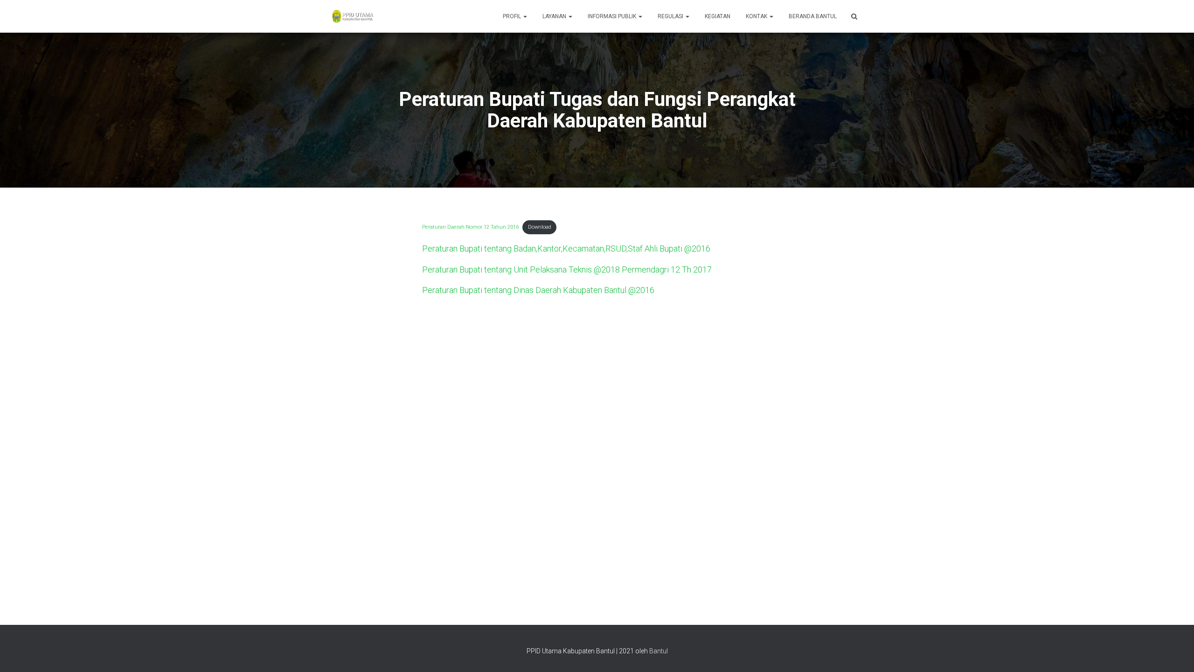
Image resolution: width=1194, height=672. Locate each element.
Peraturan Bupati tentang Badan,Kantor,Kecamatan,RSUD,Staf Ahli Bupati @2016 (566, 248)
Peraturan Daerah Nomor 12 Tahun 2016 (470, 227)
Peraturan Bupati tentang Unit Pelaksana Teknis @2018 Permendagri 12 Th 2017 (567, 269)
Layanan (555, 16)
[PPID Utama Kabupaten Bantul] (352, 16)
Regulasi (671, 16)
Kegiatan (717, 16)
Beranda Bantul (813, 16)
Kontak (757, 16)
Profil (512, 16)
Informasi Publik (613, 16)
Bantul (658, 651)
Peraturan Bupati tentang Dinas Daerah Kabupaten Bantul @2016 (538, 290)
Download (539, 227)
